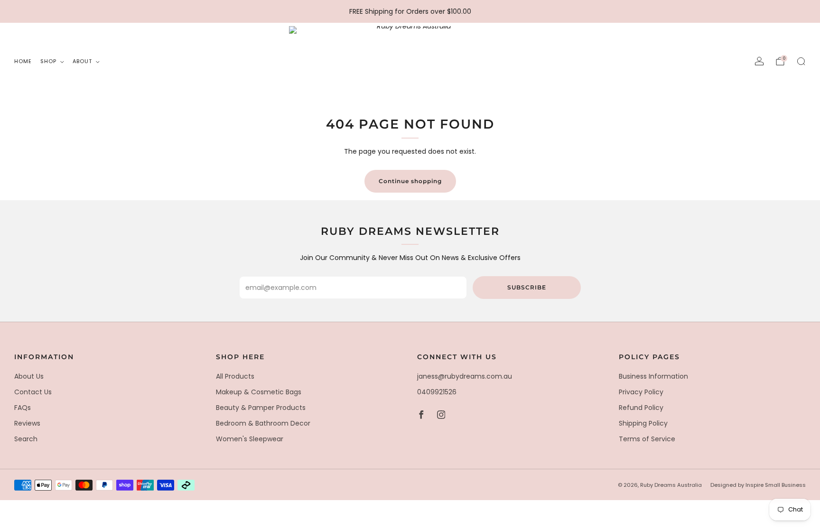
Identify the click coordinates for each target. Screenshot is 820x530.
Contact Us (33, 392)
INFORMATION (44, 357)
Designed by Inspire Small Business (758, 485)
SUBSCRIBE (526, 287)
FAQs (22, 407)
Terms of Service (647, 439)
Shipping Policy (643, 423)
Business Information (653, 376)
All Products (235, 376)
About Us (29, 376)
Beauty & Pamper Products (261, 407)
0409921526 (437, 392)
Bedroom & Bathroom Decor (263, 423)
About (82, 61)
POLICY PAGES (649, 357)
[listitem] (410, 11)
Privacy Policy (641, 392)
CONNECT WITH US (457, 357)
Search (25, 439)
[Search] (801, 61)
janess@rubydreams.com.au (464, 376)
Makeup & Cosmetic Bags (258, 392)
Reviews (27, 423)
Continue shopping (410, 181)
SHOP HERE (240, 357)
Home (23, 61)
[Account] (759, 61)
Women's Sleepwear (249, 439)
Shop (48, 61)
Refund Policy (641, 407)
